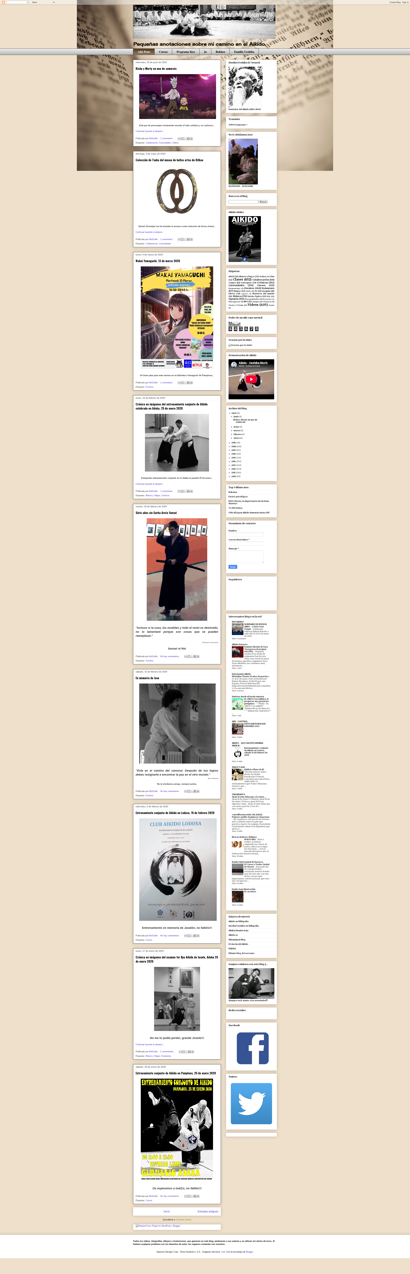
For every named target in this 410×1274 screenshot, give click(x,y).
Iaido (248, 291)
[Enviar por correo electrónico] (179, 138)
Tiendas (232, 305)
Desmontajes (234, 288)
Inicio (167, 1211)
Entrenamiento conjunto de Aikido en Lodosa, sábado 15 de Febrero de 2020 (256, 751)
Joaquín (266, 291)
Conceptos (246, 282)
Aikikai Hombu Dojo (238, 930)
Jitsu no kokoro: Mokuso (244, 837)
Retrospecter (234, 302)
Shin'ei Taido (238, 767)
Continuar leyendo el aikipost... (150, 131)
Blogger (249, 1252)
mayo (237, 427)
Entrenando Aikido (241, 674)
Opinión (233, 298)
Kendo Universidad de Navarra (247, 862)
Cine (272, 276)
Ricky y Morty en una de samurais (156, 68)
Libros (232, 293)
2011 (233, 472)
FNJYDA (232, 948)
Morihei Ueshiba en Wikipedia (244, 926)
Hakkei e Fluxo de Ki (254, 769)
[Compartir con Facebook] (188, 138)
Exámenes (166, 1056)
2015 (233, 457)
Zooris (271, 305)
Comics (232, 282)
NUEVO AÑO (250, 839)
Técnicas (267, 302)
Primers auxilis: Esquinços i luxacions (250, 817)
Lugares (244, 294)
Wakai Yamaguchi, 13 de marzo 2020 (158, 261)
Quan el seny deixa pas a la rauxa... (249, 797)
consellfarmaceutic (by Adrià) (247, 814)
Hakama (233, 492)
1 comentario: (167, 138)
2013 (233, 465)
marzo (237, 430)
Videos (175, 143)
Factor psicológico (238, 496)
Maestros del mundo (263, 293)
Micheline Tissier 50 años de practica (250, 676)
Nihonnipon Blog (237, 939)
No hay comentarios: (170, 656)
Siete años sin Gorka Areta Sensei (156, 513)
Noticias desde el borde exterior (248, 696)
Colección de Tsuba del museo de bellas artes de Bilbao (169, 160)
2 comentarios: (167, 1051)
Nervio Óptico (254, 296)
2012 (233, 469)
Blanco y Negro (153, 495)
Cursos (163, 51)
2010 (233, 476)
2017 (233, 450)
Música (237, 296)
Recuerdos (267, 299)
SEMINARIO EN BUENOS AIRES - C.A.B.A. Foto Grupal (255, 626)
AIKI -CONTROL (240, 721)
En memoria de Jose (147, 678)
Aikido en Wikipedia (239, 921)
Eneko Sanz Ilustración (243, 889)
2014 (233, 461)
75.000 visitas (235, 508)
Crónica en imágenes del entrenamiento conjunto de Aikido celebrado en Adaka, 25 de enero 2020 (172, 406)
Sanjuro (256, 302)
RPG (246, 301)
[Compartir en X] (185, 138)
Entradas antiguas (208, 1211)
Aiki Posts (144, 51)
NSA (268, 296)
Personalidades (252, 299)
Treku (240, 305)
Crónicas (165, 495)
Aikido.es (233, 935)
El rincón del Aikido (238, 944)
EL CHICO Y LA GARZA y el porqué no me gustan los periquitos (256, 701)
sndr (223, 1252)
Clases (238, 279)
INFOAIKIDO (238, 622)
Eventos (149, 387)
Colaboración (152, 143)
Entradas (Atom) (183, 1219)
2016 (233, 454)
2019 (233, 442)
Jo (205, 51)
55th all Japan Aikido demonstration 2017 (249, 512)
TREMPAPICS (238, 794)
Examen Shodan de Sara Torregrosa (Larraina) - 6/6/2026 (256, 649)
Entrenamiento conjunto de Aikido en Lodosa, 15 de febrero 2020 (175, 813)
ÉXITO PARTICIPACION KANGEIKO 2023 (255, 725)
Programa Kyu (186, 51)
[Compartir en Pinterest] (191, 138)
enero (237, 438)
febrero (238, 434)
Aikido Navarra (239, 644)
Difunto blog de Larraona (241, 953)
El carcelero (250, 892)
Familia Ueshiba (244, 51)
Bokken (220, 51)
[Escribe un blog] (182, 138)
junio (236, 416)
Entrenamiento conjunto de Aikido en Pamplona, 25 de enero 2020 (176, 1073)
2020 (234, 413)
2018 (233, 446)
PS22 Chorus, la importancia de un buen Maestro (249, 502)
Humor (237, 291)
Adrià (231, 276)
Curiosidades (165, 143)
